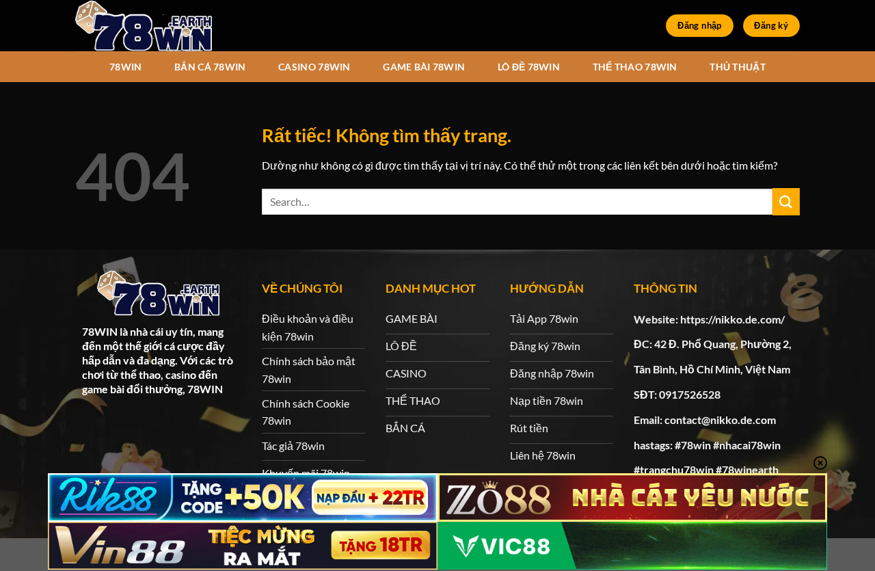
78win (125, 66)
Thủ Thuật (738, 66)
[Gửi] (786, 201)
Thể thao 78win (635, 66)
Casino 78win (314, 66)
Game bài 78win (424, 66)
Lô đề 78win (529, 66)
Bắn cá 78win (209, 66)
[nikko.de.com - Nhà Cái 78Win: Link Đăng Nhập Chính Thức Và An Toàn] (143, 25)
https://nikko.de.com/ (732, 319)
